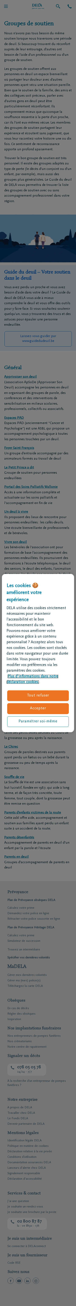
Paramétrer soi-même (38, 721)
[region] (38, 653)
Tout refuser (38, 696)
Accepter (38, 708)
